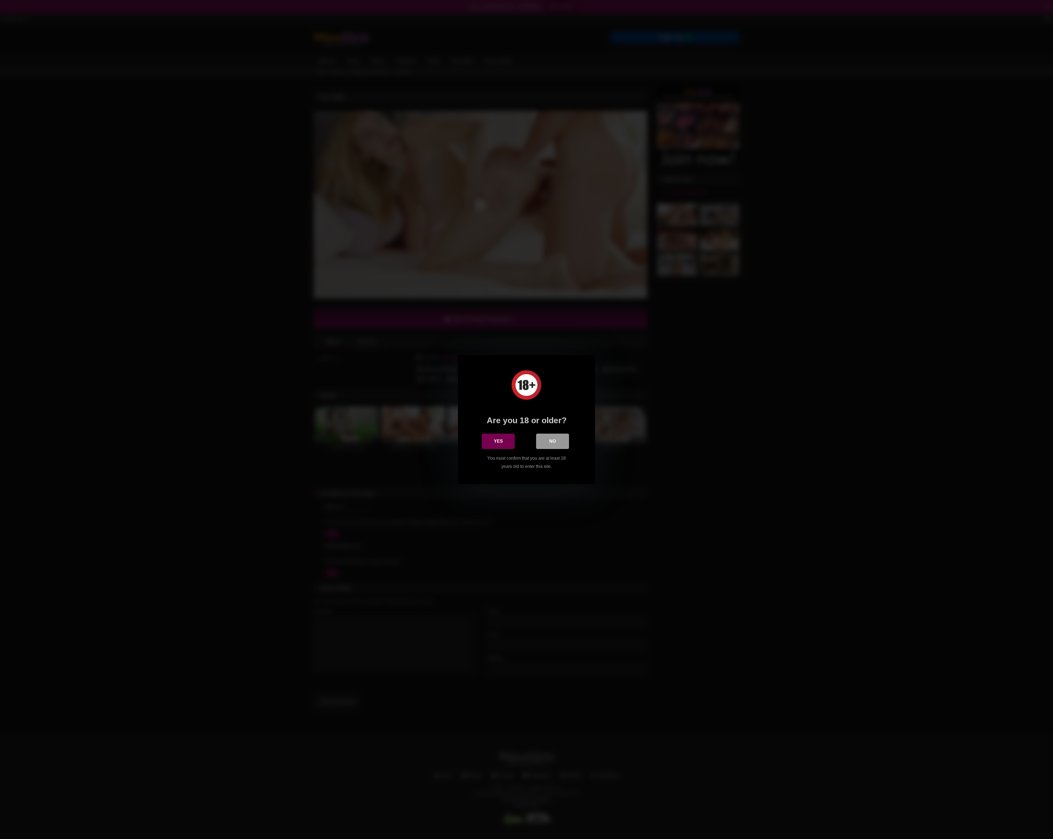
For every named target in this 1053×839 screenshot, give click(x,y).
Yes (498, 441)
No (552, 441)
